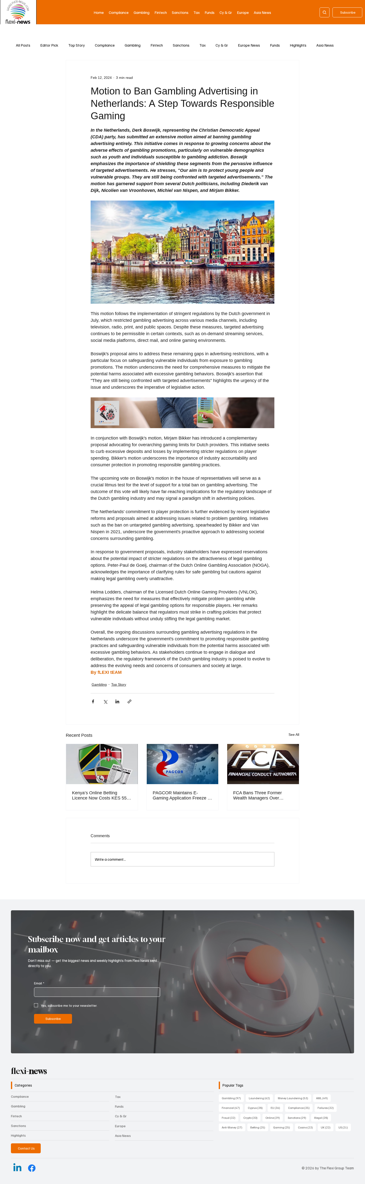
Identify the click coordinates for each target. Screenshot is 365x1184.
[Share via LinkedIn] (117, 701)
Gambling (133, 45)
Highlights (298, 45)
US (344, 1127)
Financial (232, 1108)
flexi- (29, 1071)
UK (327, 1127)
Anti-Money (233, 1127)
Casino (307, 1127)
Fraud (230, 1118)
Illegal (322, 1118)
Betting (259, 1127)
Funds (275, 45)
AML (323, 1098)
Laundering (261, 1098)
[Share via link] (129, 701)
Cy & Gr (222, 45)
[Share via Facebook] (93, 701)
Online (274, 1118)
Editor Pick (49, 45)
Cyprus (257, 1108)
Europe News (249, 45)
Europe (120, 1126)
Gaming (283, 1127)
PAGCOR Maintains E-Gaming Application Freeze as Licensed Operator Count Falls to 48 (182, 795)
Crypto (251, 1118)
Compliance (105, 45)
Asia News (325, 45)
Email (39, 983)
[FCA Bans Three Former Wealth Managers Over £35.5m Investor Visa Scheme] (263, 764)
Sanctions (181, 45)
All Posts (23, 45)
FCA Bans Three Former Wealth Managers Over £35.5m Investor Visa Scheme (263, 795)
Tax (202, 45)
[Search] (324, 12)
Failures (327, 1108)
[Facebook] (32, 1168)
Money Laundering (294, 1098)
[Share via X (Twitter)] (105, 701)
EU (277, 1108)
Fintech (156, 45)
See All (294, 735)
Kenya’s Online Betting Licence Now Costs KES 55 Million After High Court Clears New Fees (99, 795)
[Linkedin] (17, 1168)
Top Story (76, 45)
